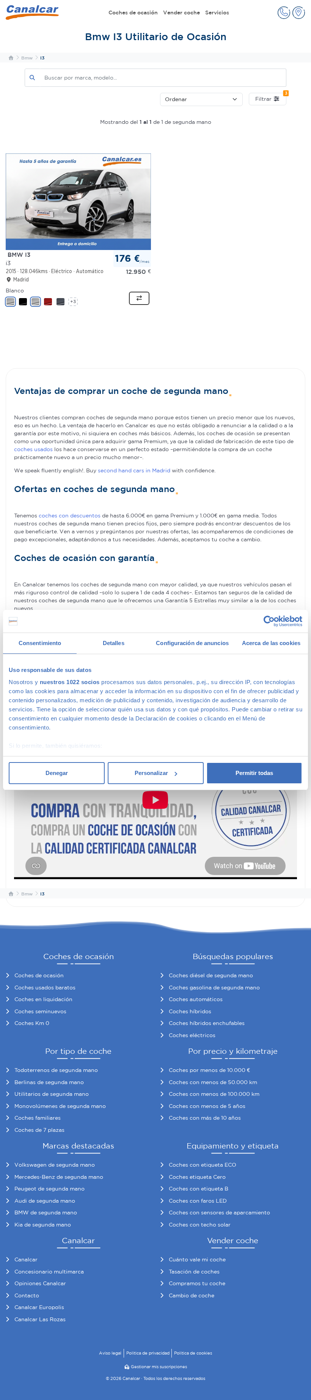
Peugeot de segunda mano (49, 1189)
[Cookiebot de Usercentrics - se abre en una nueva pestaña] (269, 621)
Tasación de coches (194, 1272)
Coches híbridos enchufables (207, 1023)
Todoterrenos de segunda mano (56, 1070)
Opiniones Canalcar (40, 1283)
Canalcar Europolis (39, 1307)
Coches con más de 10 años (205, 1118)
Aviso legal (110, 1353)
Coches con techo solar (200, 1225)
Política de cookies (193, 1353)
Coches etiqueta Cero (197, 1177)
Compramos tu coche (197, 1283)
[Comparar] (139, 298)
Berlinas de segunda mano (49, 1082)
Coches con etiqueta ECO (202, 1165)
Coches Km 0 (31, 1023)
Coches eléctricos (192, 1035)
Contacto (26, 1295)
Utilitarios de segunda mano (51, 1094)
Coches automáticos (196, 999)
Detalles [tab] (113, 643)
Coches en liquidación (43, 999)
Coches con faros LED (198, 1201)
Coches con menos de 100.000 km (214, 1094)
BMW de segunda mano (45, 1212)
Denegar (57, 773)
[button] (284, 12)
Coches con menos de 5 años (207, 1106)
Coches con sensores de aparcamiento (219, 1212)
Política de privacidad (148, 1353)
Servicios (217, 12)
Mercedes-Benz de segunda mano (58, 1177)
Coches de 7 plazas (39, 1130)
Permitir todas (254, 773)
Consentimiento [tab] (40, 643)
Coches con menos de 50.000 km (213, 1082)
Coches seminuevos (40, 1011)
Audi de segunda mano (44, 1201)
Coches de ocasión (133, 12)
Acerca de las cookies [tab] (271, 643)
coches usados (33, 449)
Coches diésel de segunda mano (211, 975)
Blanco (15, 291)
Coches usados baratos (44, 987)
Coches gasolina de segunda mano (214, 987)
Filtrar (270, 97)
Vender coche (181, 12)
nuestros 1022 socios (70, 682)
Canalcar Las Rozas (40, 1319)
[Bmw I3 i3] (78, 201)
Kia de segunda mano (42, 1225)
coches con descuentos (70, 515)
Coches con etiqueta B (198, 1189)
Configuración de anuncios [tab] (192, 643)
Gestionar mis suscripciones (159, 1366)
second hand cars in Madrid (134, 470)
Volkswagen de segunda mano (54, 1165)
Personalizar (151, 773)
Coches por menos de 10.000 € (209, 1070)
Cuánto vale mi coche (197, 1259)
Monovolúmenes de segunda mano (60, 1106)
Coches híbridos (190, 1011)
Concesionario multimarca (49, 1272)
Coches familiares (37, 1118)
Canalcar (26, 1259)
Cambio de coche (191, 1295)
